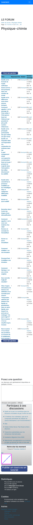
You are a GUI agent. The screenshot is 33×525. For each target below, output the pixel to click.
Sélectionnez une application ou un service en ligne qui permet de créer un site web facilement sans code (18, 442)
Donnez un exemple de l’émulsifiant (5, 231)
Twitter (10, 509)
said (30, 80)
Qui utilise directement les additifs (5, 172)
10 (11, 24)
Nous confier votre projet (12, 515)
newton (29, 172)
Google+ (15, 509)
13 (16, 24)
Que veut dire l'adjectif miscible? (5, 280)
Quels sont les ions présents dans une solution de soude (5, 91)
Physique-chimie (17, 22)
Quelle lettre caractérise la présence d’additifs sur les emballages (6, 183)
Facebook (4, 509)
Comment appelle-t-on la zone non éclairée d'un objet (6, 223)
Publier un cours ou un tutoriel (14, 468)
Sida (6, 423)
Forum (6, 519)
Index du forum (5, 22)
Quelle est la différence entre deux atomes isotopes (5, 101)
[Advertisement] (16, 12)
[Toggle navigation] (29, 2)
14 (18, 24)
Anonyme (24, 80)
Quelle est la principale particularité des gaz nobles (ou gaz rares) (6, 132)
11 (12, 24)
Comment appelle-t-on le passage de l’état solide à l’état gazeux (6, 111)
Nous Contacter (9, 517)
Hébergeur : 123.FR (10, 511)
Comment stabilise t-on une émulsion (5, 250)
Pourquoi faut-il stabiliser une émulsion (6, 260)
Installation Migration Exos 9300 (14, 437)
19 (20, 24)
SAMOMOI (5, 2)
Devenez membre (19, 449)
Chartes (6, 513)
